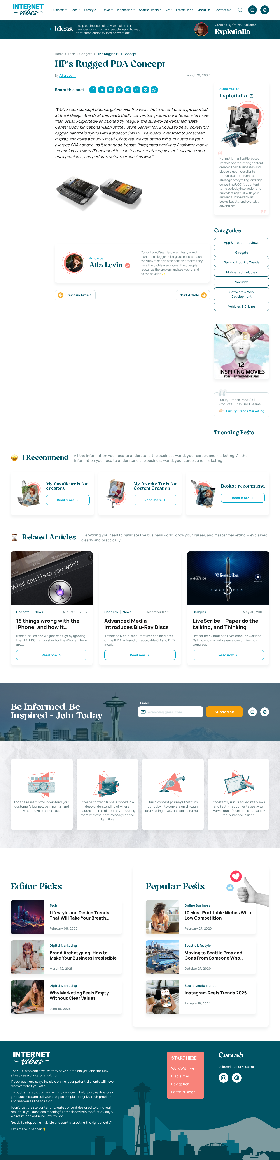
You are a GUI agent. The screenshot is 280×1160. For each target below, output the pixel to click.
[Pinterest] (264, 9)
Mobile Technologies (241, 272)
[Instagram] (252, 9)
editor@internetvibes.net (236, 1067)
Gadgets (241, 252)
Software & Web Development (241, 294)
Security (241, 282)
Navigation (180, 1084)
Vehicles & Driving (241, 306)
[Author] (127, 265)
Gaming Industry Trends (241, 262)
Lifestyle (90, 10)
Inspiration (124, 10)
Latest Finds (184, 10)
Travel (106, 10)
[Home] (28, 9)
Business (58, 10)
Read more (65, 500)
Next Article (189, 295)
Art (168, 10)
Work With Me (182, 1068)
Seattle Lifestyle (150, 10)
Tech (74, 10)
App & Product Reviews (241, 242)
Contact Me (223, 10)
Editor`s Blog (182, 1091)
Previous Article (78, 295)
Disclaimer (180, 1076)
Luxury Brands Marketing (245, 411)
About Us (204, 10)
